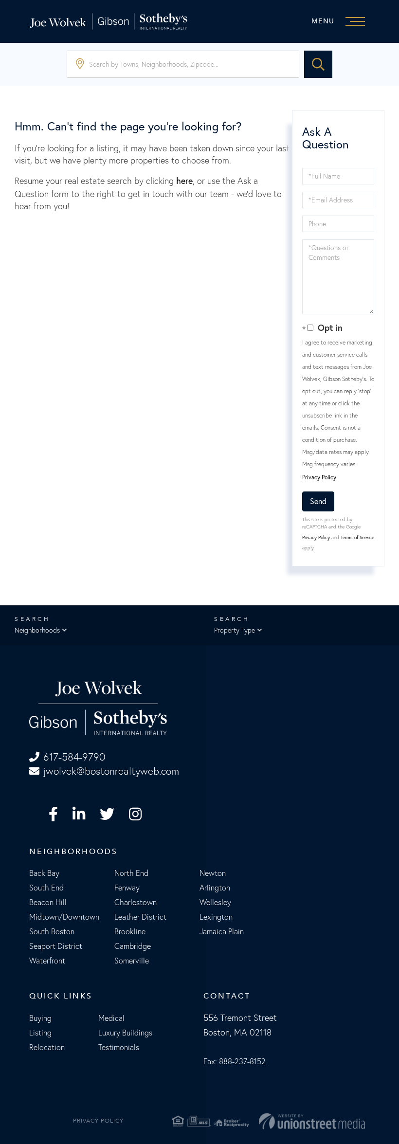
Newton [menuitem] (213, 873)
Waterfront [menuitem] (47, 960)
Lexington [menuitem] (216, 917)
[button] (318, 64)
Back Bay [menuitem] (44, 873)
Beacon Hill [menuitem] (48, 902)
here (184, 180)
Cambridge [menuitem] (132, 946)
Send (318, 501)
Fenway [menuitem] (127, 887)
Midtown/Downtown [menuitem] (64, 917)
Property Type (234, 630)
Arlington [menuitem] (215, 887)
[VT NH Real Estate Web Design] (312, 1121)
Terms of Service (357, 537)
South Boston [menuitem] (51, 931)
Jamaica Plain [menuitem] (222, 931)
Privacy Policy (319, 477)
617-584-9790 (74, 757)
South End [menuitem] (46, 887)
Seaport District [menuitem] (55, 946)
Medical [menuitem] (111, 1018)
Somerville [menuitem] (131, 960)
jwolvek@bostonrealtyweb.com (111, 771)
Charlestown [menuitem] (135, 902)
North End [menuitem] (131, 873)
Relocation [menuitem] (47, 1047)
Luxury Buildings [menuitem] (125, 1032)
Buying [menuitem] (40, 1018)
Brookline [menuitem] (129, 931)
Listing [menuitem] (40, 1032)
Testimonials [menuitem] (118, 1047)
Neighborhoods (37, 630)
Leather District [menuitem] (140, 917)
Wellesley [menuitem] (215, 902)
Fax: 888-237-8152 (234, 1061)
